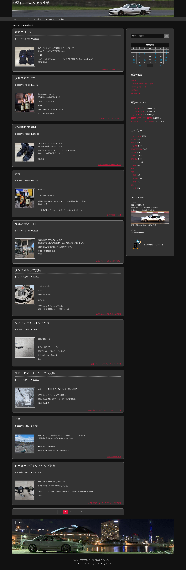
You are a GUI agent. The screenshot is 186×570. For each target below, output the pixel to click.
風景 (134, 175)
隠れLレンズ (135, 93)
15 (155, 57)
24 (166, 60)
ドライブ (134, 146)
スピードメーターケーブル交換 (35, 373)
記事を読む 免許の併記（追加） (108, 261)
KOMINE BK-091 (25, 127)
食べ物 (35, 85)
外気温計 (134, 80)
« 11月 (139, 66)
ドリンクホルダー (137, 108)
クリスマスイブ (25, 78)
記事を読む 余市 (114, 215)
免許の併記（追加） (27, 224)
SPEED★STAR (38, 530)
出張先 (133, 165)
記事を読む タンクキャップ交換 (108, 314)
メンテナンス (38, 472)
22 (155, 60)
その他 (35, 231)
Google (29, 530)
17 (166, 57)
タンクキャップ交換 (28, 270)
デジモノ (134, 159)
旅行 (132, 169)
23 (161, 60)
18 (134, 60)
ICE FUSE (134, 90)
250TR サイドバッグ (139, 87)
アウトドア (135, 162)
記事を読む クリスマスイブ (110, 118)
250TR (133, 152)
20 (145, 60)
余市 (17, 173)
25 (134, 63)
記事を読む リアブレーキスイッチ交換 (106, 364)
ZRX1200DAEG (136, 149)
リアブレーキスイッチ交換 (32, 322)
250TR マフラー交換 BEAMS (142, 118)
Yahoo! (22, 530)
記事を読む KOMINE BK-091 (109, 165)
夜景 (134, 182)
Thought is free (105, 564)
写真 (132, 172)
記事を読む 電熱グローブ (111, 69)
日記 (132, 185)
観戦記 (133, 143)
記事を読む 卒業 (114, 457)
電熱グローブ (23, 32)
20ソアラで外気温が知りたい (142, 84)
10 (166, 54)
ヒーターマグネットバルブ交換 (35, 465)
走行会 (133, 139)
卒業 (17, 419)
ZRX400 (36, 39)
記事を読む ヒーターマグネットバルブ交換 (104, 503)
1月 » (160, 66)
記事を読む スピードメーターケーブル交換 (104, 410)
